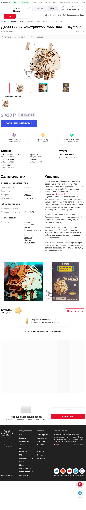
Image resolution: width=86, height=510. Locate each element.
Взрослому (29, 225)
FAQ (20, 455)
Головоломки (73, 15)
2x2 (59, 15)
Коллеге (28, 240)
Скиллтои (40, 445)
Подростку (28, 227)
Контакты (61, 2)
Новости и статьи (50, 2)
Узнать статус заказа (21, 2)
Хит (38, 448)
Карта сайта (23, 475)
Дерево (27, 195)
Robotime (28, 187)
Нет (23, 16)
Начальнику (29, 243)
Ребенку (27, 222)
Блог (21, 448)
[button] (54, 444)
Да (10, 16)
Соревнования (24, 441)
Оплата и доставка (72, 2)
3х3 (64, 15)
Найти (53, 8)
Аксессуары (41, 441)
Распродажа (41, 451)
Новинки (40, 455)
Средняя (28, 191)
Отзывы (22, 462)
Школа (21, 465)
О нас (35, 2)
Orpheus (59, 194)
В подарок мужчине (32, 230)
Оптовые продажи (26, 472)
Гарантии (22, 438)
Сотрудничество (25, 468)
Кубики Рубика (50, 15)
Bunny (66, 194)
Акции (41, 2)
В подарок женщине (28, 236)
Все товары (41, 458)
